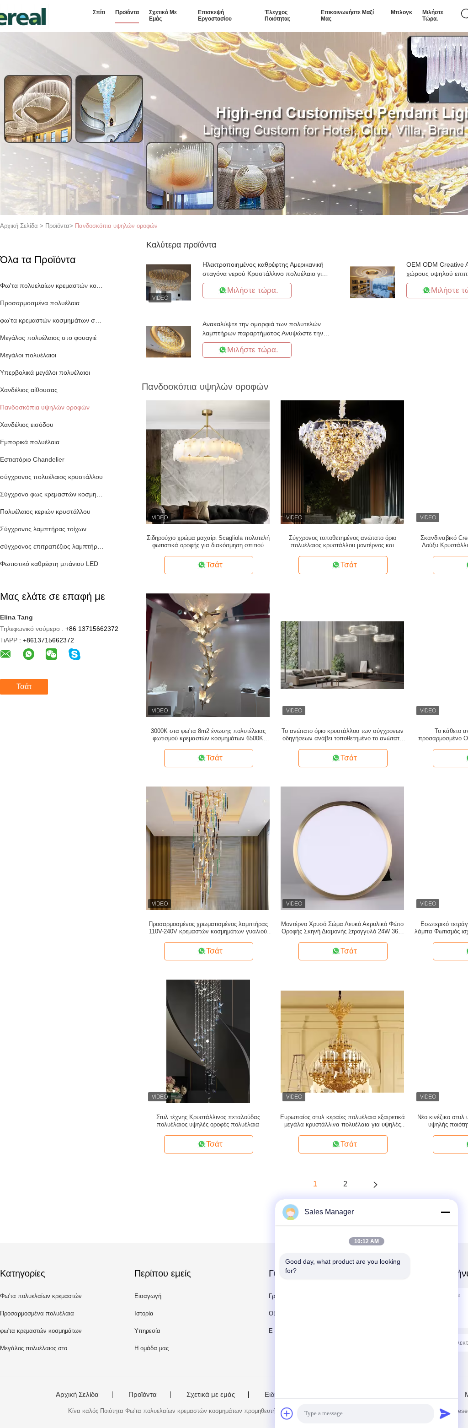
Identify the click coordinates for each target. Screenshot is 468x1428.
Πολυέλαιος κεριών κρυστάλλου (45, 511)
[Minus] (445, 1212)
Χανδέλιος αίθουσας (29, 389)
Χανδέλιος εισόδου (26, 424)
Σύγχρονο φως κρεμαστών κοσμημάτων (52, 494)
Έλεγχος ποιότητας (277, 15)
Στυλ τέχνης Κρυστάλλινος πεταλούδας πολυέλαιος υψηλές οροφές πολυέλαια (208, 1121)
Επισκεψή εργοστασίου (215, 15)
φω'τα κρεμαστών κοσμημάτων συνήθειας (52, 320)
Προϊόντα (127, 12)
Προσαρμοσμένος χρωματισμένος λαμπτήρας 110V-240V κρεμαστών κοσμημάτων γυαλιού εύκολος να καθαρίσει (208, 928)
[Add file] (287, 1413)
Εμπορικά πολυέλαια (29, 442)
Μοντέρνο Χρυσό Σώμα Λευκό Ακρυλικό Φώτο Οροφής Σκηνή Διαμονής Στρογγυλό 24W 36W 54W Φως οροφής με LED (342, 928)
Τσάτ (24, 686)
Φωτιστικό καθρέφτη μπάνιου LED (49, 563)
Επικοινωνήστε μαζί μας (347, 15)
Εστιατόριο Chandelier (32, 459)
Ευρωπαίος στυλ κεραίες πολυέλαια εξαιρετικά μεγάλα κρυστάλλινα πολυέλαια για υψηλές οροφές (342, 1121)
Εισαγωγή (147, 1296)
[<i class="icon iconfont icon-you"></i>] (375, 1184)
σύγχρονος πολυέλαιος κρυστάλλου (51, 476)
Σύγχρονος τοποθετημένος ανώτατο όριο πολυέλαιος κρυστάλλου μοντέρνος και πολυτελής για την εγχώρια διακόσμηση (342, 541)
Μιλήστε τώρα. (432, 15)
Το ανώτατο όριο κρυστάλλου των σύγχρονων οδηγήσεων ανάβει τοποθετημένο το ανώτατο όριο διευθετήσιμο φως (343, 734)
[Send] (445, 1413)
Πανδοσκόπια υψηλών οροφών (116, 225)
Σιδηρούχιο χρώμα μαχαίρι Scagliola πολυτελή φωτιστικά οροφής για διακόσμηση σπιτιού (208, 541)
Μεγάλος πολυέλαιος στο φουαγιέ (48, 337)
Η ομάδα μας (151, 1348)
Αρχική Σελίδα (77, 1394)
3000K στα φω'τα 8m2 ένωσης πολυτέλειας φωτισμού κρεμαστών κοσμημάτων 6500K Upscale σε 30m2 (208, 734)
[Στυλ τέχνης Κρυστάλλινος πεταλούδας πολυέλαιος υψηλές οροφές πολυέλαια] (208, 1040)
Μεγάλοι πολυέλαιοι (28, 355)
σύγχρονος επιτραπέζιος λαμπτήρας (52, 546)
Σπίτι (99, 12)
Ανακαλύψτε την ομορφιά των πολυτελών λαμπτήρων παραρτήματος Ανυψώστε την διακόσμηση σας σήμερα (262, 333)
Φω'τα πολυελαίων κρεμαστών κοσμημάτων (52, 285)
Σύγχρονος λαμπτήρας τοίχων (43, 529)
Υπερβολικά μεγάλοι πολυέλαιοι (45, 372)
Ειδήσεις (277, 1394)
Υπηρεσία (147, 1330)
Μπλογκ (401, 12)
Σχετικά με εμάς (163, 15)
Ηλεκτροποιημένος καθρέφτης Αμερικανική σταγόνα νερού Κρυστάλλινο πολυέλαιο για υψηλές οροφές (263, 273)
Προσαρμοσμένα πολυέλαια (40, 303)
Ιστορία (144, 1313)
